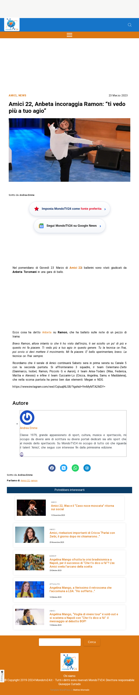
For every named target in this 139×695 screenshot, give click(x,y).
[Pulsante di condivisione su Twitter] (63, 468)
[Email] (22, 454)
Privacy (2, 677)
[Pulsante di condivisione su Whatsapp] (75, 468)
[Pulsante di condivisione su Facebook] (52, 468)
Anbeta (46, 332)
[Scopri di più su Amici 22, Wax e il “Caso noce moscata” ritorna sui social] (31, 508)
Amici (13, 95)
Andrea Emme (28, 428)
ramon (34, 480)
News (22, 95)
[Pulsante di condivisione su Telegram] (87, 468)
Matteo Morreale (81, 690)
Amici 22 (25, 480)
